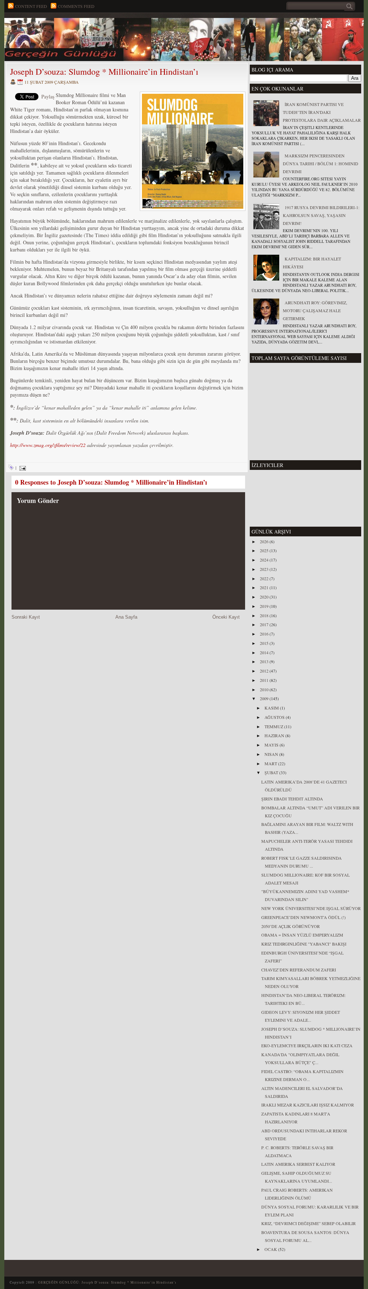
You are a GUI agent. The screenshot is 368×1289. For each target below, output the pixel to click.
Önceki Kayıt (226, 617)
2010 (265, 689)
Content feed (31, 6)
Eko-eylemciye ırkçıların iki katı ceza (307, 1045)
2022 (265, 578)
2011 (265, 680)
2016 (265, 634)
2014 (265, 652)
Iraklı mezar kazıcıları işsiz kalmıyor (307, 1105)
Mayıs (272, 745)
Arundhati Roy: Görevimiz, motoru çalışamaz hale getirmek (315, 310)
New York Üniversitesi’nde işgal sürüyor (311, 908)
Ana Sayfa (126, 617)
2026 (265, 541)
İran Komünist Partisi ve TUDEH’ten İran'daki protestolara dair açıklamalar (322, 112)
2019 (265, 606)
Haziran (274, 735)
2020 (265, 597)
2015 (265, 643)
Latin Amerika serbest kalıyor (298, 1164)
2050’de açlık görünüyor (290, 926)
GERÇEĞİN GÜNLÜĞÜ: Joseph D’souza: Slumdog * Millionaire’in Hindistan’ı (107, 1282)
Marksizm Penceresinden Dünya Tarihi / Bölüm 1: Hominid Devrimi (320, 163)
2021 (265, 587)
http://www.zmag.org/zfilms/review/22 (48, 445)
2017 (265, 624)
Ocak (271, 1249)
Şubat (271, 772)
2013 (265, 661)
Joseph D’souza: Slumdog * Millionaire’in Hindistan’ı (104, 71)
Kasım (272, 708)
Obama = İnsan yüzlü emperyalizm (302, 935)
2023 (265, 569)
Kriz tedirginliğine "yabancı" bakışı (303, 944)
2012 (265, 671)
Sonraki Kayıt (26, 617)
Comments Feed (76, 6)
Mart (271, 763)
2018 (265, 615)
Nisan (271, 754)
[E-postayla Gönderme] (21, 467)
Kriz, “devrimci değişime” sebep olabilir (308, 1223)
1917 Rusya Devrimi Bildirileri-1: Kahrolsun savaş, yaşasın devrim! (321, 215)
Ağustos (275, 717)
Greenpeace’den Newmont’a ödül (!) (303, 917)
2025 (265, 550)
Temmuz (274, 726)
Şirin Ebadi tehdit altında (292, 798)
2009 (265, 698)
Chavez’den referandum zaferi (298, 969)
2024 (265, 560)
